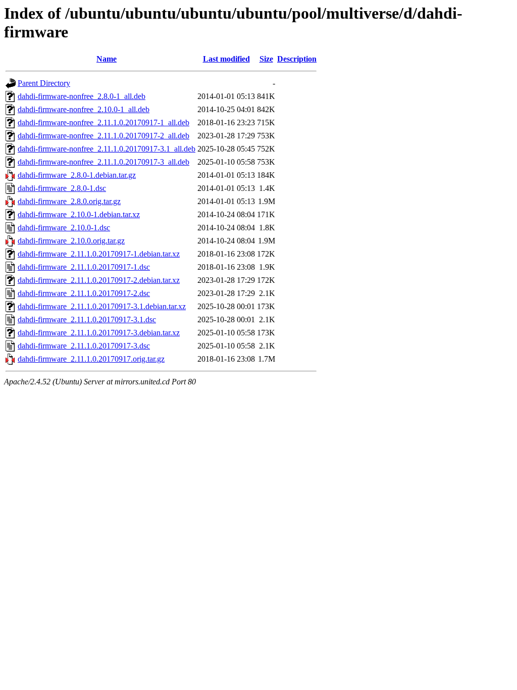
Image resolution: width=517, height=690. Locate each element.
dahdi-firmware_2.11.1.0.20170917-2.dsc (84, 293)
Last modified (226, 59)
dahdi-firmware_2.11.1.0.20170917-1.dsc (84, 267)
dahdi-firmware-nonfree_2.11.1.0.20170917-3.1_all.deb (106, 148)
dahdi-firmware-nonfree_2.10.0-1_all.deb (83, 109)
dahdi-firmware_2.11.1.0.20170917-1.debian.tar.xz (99, 254)
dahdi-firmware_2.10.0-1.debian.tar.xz (79, 214)
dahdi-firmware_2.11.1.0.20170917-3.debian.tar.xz (99, 332)
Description (297, 59)
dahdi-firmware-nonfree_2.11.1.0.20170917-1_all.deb (103, 122)
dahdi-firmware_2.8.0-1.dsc (62, 188)
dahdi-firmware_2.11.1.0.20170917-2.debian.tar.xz (99, 280)
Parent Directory (44, 83)
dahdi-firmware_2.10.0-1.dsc (64, 227)
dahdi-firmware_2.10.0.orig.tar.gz (71, 240)
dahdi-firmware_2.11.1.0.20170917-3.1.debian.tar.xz (102, 306)
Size (266, 59)
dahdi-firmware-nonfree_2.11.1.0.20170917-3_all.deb (103, 162)
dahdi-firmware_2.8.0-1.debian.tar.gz (77, 175)
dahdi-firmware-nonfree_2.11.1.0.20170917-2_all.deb (103, 135)
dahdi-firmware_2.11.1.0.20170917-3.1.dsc (87, 319)
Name (106, 59)
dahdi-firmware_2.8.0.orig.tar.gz (69, 201)
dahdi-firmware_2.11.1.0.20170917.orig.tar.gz (91, 359)
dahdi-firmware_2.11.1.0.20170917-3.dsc (84, 345)
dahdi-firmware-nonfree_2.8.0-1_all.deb (81, 96)
